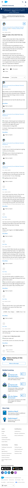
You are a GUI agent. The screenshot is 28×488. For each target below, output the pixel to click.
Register (14, 10)
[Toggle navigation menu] (25, 5)
